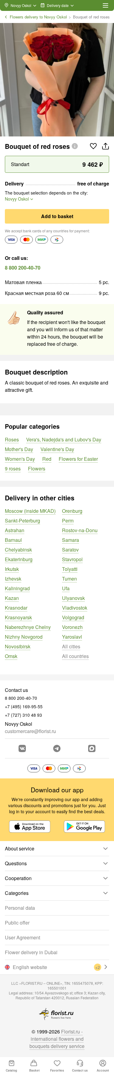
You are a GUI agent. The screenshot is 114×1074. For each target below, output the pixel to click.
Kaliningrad (17, 588)
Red (46, 458)
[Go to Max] (92, 748)
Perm (68, 520)
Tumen (69, 578)
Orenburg (72, 510)
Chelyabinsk (18, 549)
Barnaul (13, 539)
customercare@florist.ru (30, 731)
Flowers (36, 468)
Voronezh (72, 627)
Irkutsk (12, 568)
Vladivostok (74, 607)
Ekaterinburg (19, 559)
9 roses (13, 468)
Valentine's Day (57, 449)
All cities (71, 646)
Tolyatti (70, 568)
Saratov (70, 549)
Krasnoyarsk (18, 617)
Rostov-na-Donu (80, 530)
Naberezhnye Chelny (28, 627)
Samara (70, 539)
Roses (12, 439)
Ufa (66, 588)
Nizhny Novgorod (24, 636)
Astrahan (14, 530)
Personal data (20, 907)
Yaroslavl (72, 636)
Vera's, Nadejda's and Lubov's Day (63, 439)
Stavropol (72, 559)
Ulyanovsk (73, 597)
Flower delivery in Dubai (31, 952)
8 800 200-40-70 (22, 267)
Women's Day (20, 458)
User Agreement (22, 937)
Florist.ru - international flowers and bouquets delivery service (57, 1038)
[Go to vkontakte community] (22, 748)
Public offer (17, 922)
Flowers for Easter (78, 458)
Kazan (12, 597)
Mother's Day (19, 449)
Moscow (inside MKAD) (30, 510)
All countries (75, 656)
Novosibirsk (17, 646)
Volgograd (73, 617)
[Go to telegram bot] (57, 748)
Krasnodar (16, 607)
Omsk (11, 656)
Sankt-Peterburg (22, 520)
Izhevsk (13, 578)
